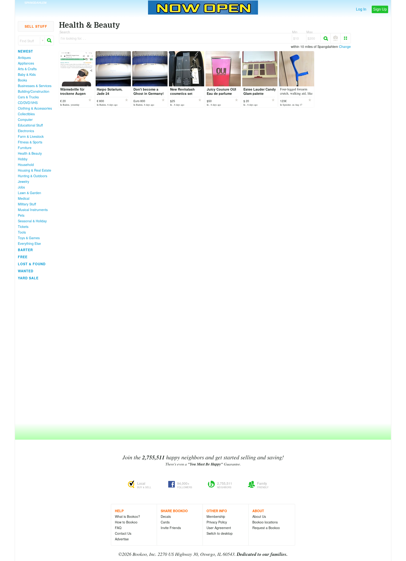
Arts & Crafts (27, 68)
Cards (165, 522)
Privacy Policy (217, 522)
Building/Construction (33, 91)
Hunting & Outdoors (32, 175)
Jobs (21, 187)
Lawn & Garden (29, 192)
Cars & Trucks (28, 97)
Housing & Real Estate (34, 170)
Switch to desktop (220, 533)
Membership (216, 516)
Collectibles (26, 113)
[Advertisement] (34, 351)
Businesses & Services (34, 85)
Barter (25, 249)
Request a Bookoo (266, 527)
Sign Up (380, 9)
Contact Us (123, 533)
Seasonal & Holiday (32, 221)
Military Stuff (27, 204)
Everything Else (29, 243)
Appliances (26, 63)
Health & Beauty (30, 153)
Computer (25, 119)
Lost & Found (32, 263)
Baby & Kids (27, 74)
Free (22, 256)
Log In (361, 9)
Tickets (23, 226)
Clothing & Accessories (35, 108)
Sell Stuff (36, 26)
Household (26, 164)
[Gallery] (346, 38)
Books (22, 80)
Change (345, 46)
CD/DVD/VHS (28, 102)
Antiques (24, 57)
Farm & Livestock (31, 136)
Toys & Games (29, 237)
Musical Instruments (33, 209)
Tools (22, 232)
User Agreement (219, 527)
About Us (259, 516)
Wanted (25, 271)
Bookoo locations (265, 522)
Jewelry (23, 181)
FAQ (118, 527)
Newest (25, 51)
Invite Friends (171, 527)
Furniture (24, 147)
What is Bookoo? (127, 516)
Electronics (26, 130)
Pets (21, 215)
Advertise (122, 539)
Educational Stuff (30, 125)
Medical (23, 198)
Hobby (22, 159)
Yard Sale (28, 278)
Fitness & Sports (30, 142)
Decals (166, 516)
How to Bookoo (126, 522)
